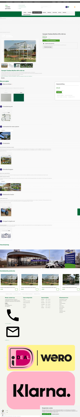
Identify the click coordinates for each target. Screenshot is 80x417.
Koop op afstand (61, 307)
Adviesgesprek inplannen (22, 6)
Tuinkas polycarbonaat (3, 18)
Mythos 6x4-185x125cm (5, 76)
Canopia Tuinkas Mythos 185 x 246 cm (49, 287)
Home (1, 17)
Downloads (61, 312)
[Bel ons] (78, 211)
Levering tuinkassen (62, 303)
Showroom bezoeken (22, 5)
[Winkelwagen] (67, 7)
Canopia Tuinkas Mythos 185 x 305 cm (28, 287)
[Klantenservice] (78, 212)
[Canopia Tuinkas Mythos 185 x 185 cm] (78, 289)
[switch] (3, 415)
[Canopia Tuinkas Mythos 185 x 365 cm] (16, 289)
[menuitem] (25, 12)
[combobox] (46, 6)
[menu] (48, 13)
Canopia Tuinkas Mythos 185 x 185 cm (69, 287)
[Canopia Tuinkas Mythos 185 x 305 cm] (37, 289)
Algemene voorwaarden (62, 300)
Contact (20, 8)
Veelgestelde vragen (62, 311)
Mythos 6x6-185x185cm (12, 76)
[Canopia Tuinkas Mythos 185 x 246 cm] (57, 289)
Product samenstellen (51, 40)
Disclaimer (60, 309)
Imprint (60, 304)
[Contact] (78, 214)
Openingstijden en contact (63, 299)
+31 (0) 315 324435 (8, 323)
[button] (3, 51)
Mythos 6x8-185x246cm (20, 76)
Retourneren (61, 308)
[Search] (42, 7)
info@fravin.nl (7, 340)
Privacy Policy (61, 305)
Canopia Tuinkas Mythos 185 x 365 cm (7, 287)
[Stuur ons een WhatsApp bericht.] (78, 209)
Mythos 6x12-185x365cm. (28, 76)
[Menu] (4, 409)
